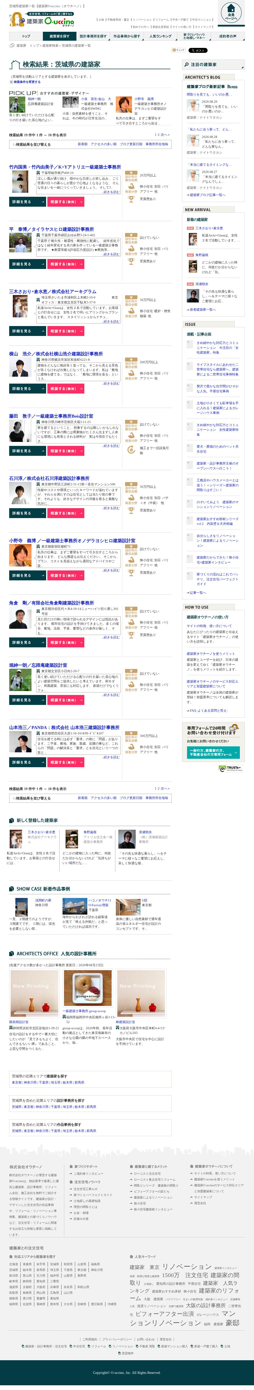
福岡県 (13, 1304)
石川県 (40, 1275)
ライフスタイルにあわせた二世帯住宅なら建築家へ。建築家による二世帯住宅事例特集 (218, 369)
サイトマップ (203, 26)
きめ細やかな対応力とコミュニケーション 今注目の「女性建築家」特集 (218, 347)
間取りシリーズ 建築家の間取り (156, 1185)
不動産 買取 (147, 1346)
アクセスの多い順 (104, 144)
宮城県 (54, 1264)
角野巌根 (90, 832)
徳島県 (13, 1298)
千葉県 (44, 1082)
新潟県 (13, 1275)
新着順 (83, 144)
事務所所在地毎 (157, 144)
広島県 (54, 1292)
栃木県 (67, 1082)
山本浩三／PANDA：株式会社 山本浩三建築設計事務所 (64, 727)
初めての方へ (141, 26)
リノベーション (142, 19)
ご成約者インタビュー (88, 1173)
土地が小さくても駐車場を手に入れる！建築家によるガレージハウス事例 (218, 408)
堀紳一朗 (34, 99)
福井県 (54, 1275)
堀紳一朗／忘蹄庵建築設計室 (38, 665)
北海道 (13, 1264)
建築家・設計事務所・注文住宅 (46, 1346)
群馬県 (79, 1082)
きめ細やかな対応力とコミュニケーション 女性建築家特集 (218, 429)
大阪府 (40, 1287)
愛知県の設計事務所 (170, 1284)
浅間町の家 (43, 900)
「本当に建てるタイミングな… (209, 164)
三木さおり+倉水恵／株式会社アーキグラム (52, 291)
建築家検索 (50, 45)
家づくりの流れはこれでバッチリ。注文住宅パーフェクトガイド (218, 579)
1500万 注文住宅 (185, 1275)
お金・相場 (81, 1213)
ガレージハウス (207, 1315)
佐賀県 (27, 1304)
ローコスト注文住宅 (147, 1173)
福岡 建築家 (213, 1324)
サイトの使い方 (181, 26)
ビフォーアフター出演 (164, 1314)
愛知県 (40, 1281)
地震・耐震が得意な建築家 (144, 1276)
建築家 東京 (144, 1267)
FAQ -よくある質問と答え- (209, 710)
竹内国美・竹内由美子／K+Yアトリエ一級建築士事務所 (65, 167)
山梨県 (68, 1275)
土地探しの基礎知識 (87, 1201)
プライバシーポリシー (117, 1339)
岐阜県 (13, 1281)
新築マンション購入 (174, 1346)
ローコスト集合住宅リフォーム (155, 1179)
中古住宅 (79, 1346)
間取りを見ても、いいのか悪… (209, 94)
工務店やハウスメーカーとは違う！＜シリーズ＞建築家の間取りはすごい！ (218, 485)
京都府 (27, 1287)
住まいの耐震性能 (193, 1299)
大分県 (68, 1304)
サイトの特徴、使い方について (209, 626)
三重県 (54, 1281)
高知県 (54, 1298)
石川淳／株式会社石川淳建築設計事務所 (49, 478)
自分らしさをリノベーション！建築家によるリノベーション (218, 540)
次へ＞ (165, 134)
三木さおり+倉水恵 (41, 832)
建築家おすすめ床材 (166, 1291)
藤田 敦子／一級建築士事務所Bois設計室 (51, 416)
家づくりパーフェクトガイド (93, 1195)
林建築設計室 (125, 1022)
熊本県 (54, 1304)
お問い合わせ (146, 1339)
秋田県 (68, 1264)
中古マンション (201, 19)
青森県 (27, 1264)
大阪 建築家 (153, 1299)
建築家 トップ (28, 45)
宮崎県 (81, 1304)
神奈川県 (30, 1082)
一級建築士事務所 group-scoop (84, 1011)
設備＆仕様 (81, 1219)
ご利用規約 (89, 1339)
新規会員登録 (161, 26)
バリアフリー (173, 1299)
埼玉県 (56, 1082)
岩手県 (40, 1264)
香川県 (27, 1298)
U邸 (144, 900)
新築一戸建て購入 (206, 1346)
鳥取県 (13, 1292)
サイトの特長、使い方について (215, 1173)
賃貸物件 (128, 1353)
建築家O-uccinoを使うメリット (214, 1179)
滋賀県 (13, 1287)
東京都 (17, 1082)
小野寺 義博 (144, 99)
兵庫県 (54, 1287)
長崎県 (40, 1304)
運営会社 (200, 1203)
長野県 (81, 1275)
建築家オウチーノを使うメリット (211, 654)
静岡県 (27, 1281)
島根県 (27, 1292)
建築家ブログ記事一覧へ (207, 195)
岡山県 (40, 1292)
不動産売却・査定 (118, 19)
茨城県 (17, 1107)
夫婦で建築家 (176, 1306)
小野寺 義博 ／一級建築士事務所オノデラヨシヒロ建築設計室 (72, 540)
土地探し (149, 1284)
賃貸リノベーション (151, 1306)
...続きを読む (110, 192)
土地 (101, 19)
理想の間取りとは (85, 1207)
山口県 (68, 1292)
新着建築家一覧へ (203, 309)
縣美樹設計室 (19, 1022)
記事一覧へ (198, 593)
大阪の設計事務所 (206, 1305)
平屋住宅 (194, 1284)
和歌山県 (83, 1287)
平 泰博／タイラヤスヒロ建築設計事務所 (51, 229)
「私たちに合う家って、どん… (209, 129)
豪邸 (233, 1323)
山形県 (81, 1264)
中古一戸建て (180, 19)
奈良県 (68, 1287)
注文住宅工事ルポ (85, 1189)
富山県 (27, 1275)
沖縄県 (112, 1304)
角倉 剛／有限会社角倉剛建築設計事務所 (51, 602)
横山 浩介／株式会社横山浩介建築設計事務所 (56, 353)
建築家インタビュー (226, 1268)
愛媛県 (40, 1298)
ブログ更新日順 (131, 144)
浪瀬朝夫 (145, 832)
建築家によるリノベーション (153, 1197)
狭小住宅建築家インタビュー (153, 1209)
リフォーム (162, 19)
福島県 (95, 1264)
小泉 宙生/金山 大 (96, 99)
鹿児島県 (97, 1304)
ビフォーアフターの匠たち (152, 1191)
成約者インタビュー (216, 1299)
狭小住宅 (140, 1203)
